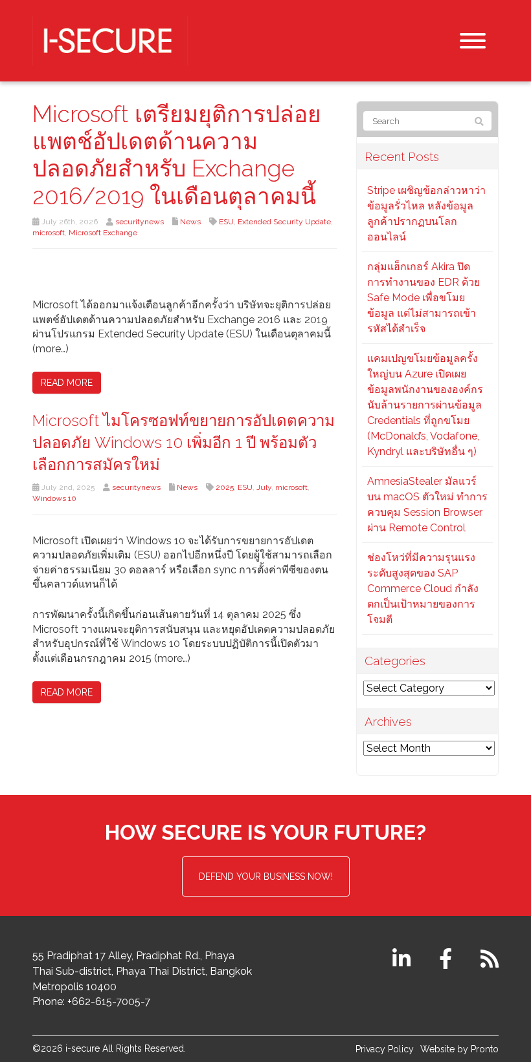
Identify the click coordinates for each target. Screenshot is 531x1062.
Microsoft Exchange (103, 232)
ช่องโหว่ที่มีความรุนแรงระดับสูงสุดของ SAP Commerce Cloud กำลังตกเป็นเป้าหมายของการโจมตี (423, 588)
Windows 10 (54, 498)
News (190, 221)
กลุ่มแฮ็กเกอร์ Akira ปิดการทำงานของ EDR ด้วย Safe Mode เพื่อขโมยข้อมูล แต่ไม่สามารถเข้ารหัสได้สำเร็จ (423, 297)
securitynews (139, 221)
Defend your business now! (266, 876)
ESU (226, 221)
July (263, 487)
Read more (67, 382)
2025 (225, 487)
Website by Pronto (459, 1049)
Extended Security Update (284, 221)
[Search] (479, 121)
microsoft (48, 232)
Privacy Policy (385, 1049)
